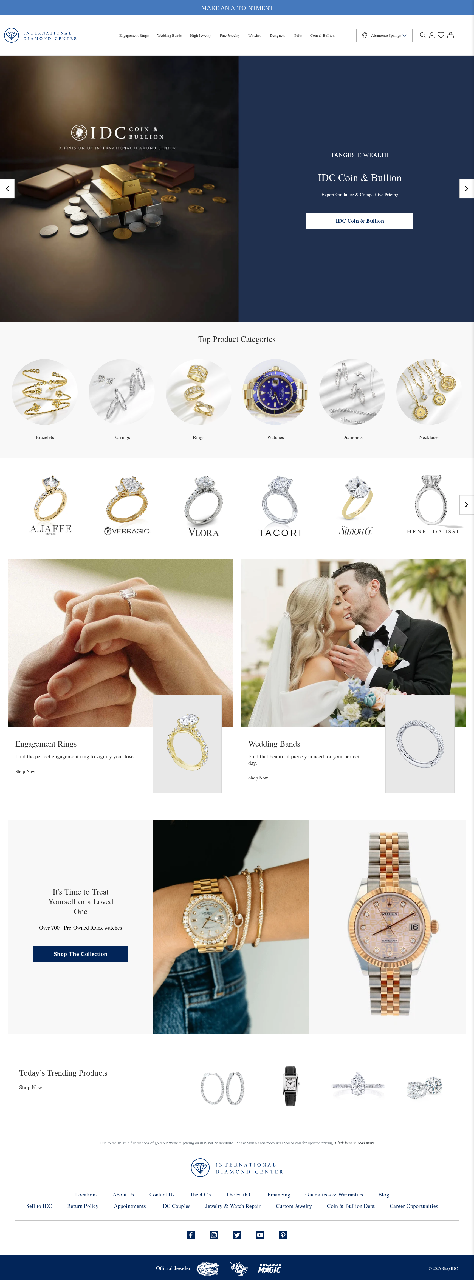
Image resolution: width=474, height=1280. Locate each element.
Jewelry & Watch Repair (233, 1206)
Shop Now (25, 771)
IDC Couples (175, 1206)
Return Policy (83, 1206)
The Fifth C (239, 1194)
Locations (86, 1194)
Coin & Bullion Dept (351, 1206)
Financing (279, 1194)
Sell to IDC (39, 1206)
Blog (383, 1194)
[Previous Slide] (7, 188)
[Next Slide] (466, 188)
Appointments (130, 1206)
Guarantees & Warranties (334, 1194)
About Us (123, 1194)
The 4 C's (200, 1194)
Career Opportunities (414, 1206)
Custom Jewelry (294, 1206)
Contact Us (162, 1194)
